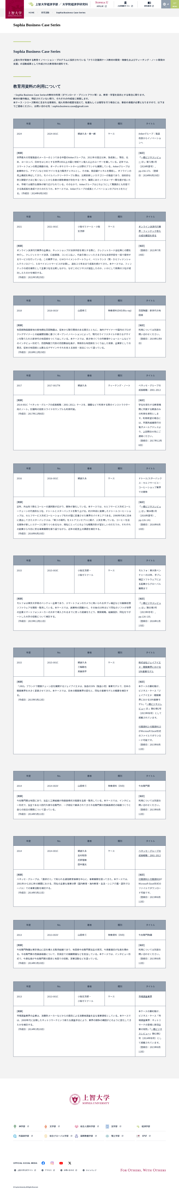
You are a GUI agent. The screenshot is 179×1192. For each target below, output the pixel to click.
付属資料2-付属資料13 (150, 726)
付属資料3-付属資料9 (149, 879)
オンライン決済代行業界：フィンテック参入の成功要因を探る (150, 231)
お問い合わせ (69, 1170)
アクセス (48, 1170)
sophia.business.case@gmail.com (70, 106)
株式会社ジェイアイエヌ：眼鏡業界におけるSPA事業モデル (150, 667)
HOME (31, 12)
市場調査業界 (145, 996)
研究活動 (45, 12)
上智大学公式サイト (25, 1170)
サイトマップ (91, 1170)
